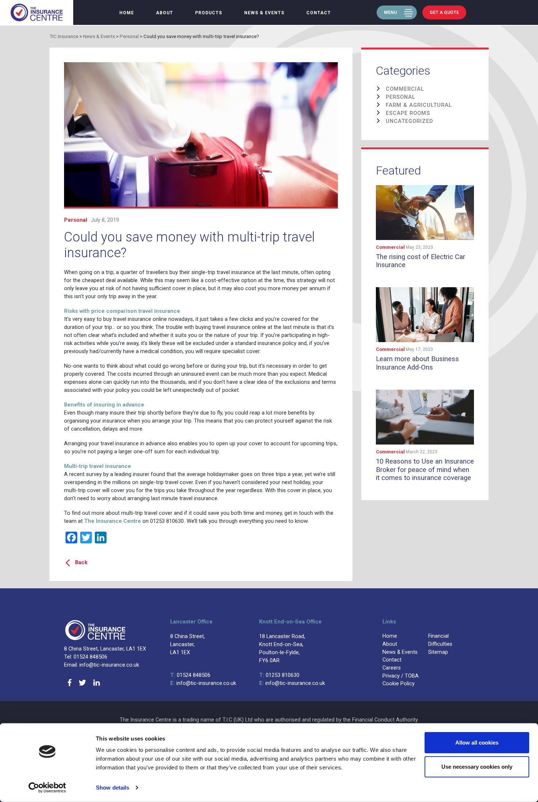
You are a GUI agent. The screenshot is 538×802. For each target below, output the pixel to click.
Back (81, 562)
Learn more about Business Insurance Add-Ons (417, 363)
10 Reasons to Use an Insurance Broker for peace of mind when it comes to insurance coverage (425, 469)
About (164, 12)
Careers (391, 668)
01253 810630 (279, 675)
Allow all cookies (476, 742)
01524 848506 (190, 675)
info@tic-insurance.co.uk (203, 683)
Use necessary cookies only (476, 766)
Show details (112, 787)
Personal (75, 220)
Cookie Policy (398, 684)
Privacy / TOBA (400, 676)
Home (126, 12)
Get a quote (444, 12)
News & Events (264, 12)
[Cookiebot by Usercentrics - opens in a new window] (47, 787)
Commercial (391, 247)
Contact (318, 12)
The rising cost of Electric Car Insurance (420, 261)
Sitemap (438, 652)
